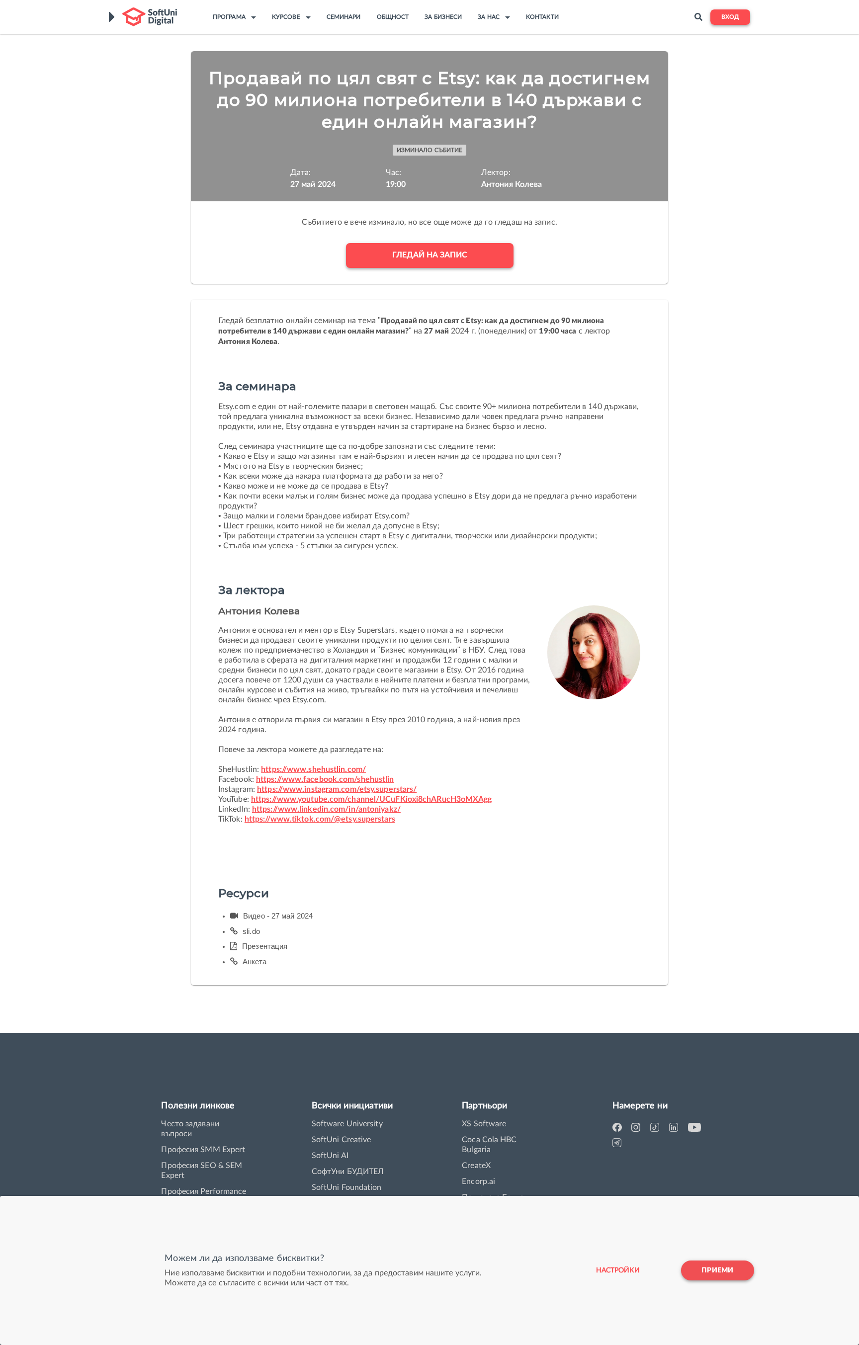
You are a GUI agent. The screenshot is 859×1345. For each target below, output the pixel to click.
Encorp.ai (478, 1181)
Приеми (717, 1270)
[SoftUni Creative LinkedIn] (675, 1127)
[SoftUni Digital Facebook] (618, 1127)
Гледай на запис (429, 255)
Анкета (254, 961)
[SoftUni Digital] (149, 16)
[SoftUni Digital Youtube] (694, 1127)
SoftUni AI (330, 1156)
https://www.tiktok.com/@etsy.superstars (320, 819)
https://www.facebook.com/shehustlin (325, 779)
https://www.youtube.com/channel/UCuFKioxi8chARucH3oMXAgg (371, 799)
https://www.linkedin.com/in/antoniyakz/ (326, 809)
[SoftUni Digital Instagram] (637, 1127)
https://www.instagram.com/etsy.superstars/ (337, 789)
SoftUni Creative (341, 1140)
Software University (347, 1124)
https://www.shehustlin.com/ (313, 769)
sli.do (251, 931)
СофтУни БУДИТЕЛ (348, 1172)
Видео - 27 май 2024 (278, 916)
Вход (730, 17)
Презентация (264, 946)
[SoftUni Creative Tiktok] (656, 1127)
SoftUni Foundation (347, 1187)
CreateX (476, 1166)
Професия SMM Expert (203, 1150)
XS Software (484, 1124)
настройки (618, 1270)
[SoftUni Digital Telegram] (618, 1143)
